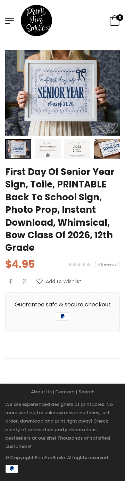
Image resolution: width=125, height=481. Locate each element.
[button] (113, 92)
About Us (42, 391)
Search (86, 391)
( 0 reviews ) (107, 264)
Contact (65, 391)
